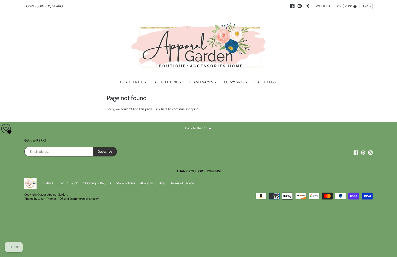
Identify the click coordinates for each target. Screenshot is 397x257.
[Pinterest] (300, 6)
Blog (162, 183)
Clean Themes (47, 198)
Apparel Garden (57, 194)
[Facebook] (292, 6)
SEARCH (48, 183)
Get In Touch (69, 183)
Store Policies (125, 183)
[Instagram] (307, 6)
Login (29, 6)
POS (60, 198)
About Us (146, 183)
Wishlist (323, 6)
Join (40, 6)
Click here (160, 109)
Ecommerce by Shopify (84, 198)
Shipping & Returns (97, 183)
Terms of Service (182, 183)
